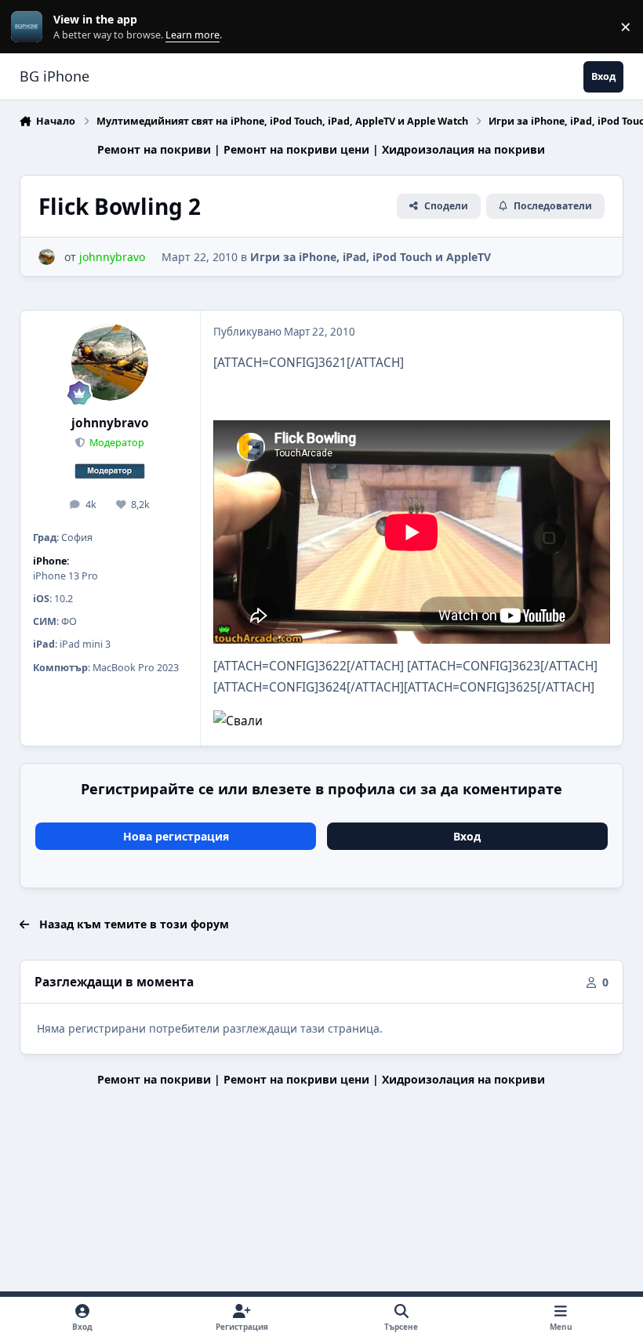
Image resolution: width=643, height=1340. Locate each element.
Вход (467, 836)
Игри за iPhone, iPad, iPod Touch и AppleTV (370, 256)
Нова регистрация (176, 836)
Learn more (30, 27)
